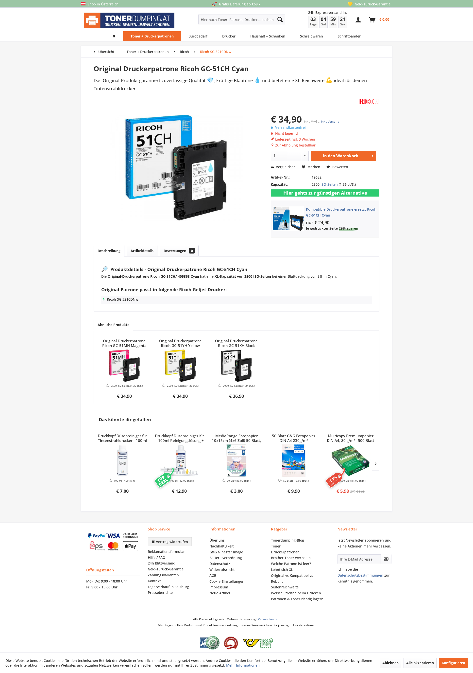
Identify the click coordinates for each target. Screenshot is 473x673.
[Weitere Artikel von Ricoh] (369, 101)
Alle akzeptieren (420, 662)
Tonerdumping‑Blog (287, 540)
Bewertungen (178, 250)
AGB (212, 575)
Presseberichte (160, 592)
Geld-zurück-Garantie (166, 569)
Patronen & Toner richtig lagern (297, 599)
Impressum (218, 587)
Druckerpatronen (285, 552)
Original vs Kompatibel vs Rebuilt (292, 578)
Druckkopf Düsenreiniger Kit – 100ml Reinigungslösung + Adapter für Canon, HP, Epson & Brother (179, 438)
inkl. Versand (330, 121)
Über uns (217, 540)
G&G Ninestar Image (226, 552)
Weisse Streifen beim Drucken (296, 593)
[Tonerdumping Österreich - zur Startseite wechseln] (129, 21)
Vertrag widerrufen (171, 541)
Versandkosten (268, 619)
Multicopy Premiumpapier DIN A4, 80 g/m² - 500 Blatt (350, 438)
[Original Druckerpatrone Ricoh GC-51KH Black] (236, 365)
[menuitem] (224, 19)
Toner (276, 546)
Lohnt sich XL (282, 569)
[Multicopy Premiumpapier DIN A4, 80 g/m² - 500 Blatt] (350, 460)
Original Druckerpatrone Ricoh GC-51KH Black (236, 343)
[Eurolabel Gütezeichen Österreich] (210, 643)
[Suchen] (280, 19)
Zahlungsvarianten (163, 575)
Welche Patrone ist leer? (291, 563)
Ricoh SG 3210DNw (122, 299)
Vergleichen (285, 166)
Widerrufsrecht (222, 569)
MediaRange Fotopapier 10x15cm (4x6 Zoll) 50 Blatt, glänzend (236, 438)
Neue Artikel (219, 593)
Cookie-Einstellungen (226, 581)
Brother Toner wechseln (291, 557)
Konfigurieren (453, 662)
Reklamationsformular (166, 551)
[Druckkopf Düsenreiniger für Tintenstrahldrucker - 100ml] (122, 460)
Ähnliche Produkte (113, 324)
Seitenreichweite (285, 587)
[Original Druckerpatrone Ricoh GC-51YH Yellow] (180, 365)
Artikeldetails (142, 250)
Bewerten (339, 166)
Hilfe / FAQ (156, 557)
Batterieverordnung (225, 557)
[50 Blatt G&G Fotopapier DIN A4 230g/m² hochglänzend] (294, 460)
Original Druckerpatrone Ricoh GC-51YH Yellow (180, 343)
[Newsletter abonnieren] (386, 559)
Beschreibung (109, 250)
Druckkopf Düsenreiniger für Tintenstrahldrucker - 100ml (122, 438)
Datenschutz (219, 563)
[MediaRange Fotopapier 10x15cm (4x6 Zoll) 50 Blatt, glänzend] (236, 460)
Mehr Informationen (243, 665)
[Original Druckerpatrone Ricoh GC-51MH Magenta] (124, 365)
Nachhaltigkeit (221, 546)
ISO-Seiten (329, 184)
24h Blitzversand (161, 563)
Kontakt (154, 581)
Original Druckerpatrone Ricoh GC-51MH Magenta (124, 343)
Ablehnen (390, 662)
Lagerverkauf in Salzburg (168, 586)
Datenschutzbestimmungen (360, 575)
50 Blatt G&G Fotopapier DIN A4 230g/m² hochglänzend (293, 438)
